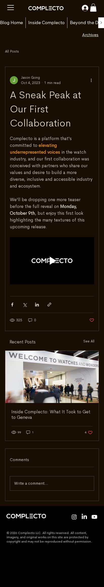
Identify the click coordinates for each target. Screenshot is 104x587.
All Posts (12, 51)
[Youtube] (94, 517)
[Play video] (52, 260)
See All (88, 341)
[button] (93, 8)
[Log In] (81, 8)
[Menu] (11, 7)
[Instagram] (74, 517)
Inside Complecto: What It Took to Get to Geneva (50, 414)
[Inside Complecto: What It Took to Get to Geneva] (52, 377)
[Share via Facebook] (12, 304)
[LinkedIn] (84, 517)
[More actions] (91, 80)
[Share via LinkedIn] (37, 304)
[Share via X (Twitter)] (24, 304)
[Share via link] (49, 304)
